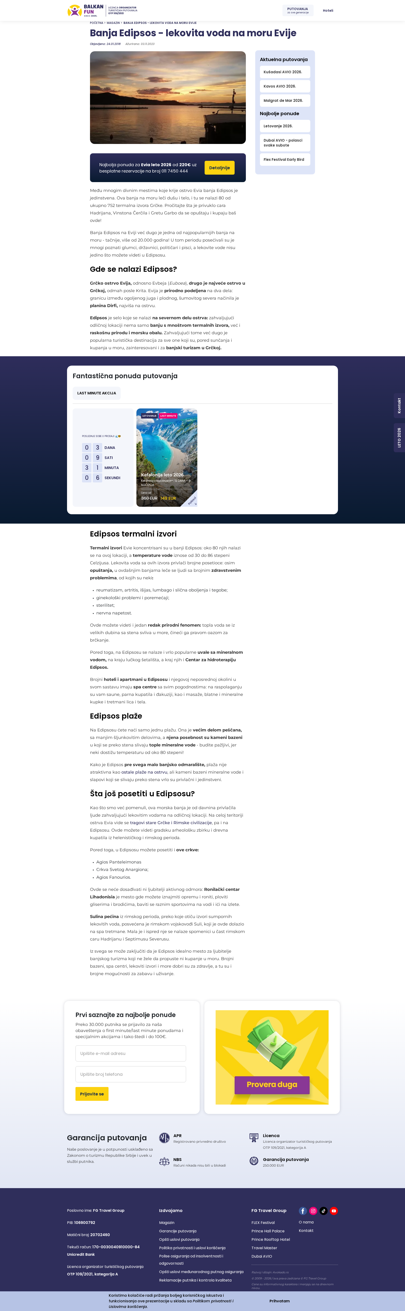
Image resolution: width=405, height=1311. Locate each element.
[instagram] (313, 1211)
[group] (168, 97)
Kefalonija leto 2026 (162, 475)
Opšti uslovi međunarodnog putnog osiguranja (201, 1271)
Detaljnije (219, 168)
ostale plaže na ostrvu (144, 772)
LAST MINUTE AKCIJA (96, 393)
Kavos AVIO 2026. (280, 86)
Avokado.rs (281, 1272)
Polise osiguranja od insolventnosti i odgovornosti (191, 1259)
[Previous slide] (67, 457)
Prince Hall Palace (268, 1231)
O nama (306, 1222)
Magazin (113, 23)
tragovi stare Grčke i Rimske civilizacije (171, 822)
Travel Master (264, 1248)
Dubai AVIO (261, 1256)
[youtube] (334, 1211)
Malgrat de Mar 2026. (283, 100)
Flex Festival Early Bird (284, 159)
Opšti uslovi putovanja (179, 1239)
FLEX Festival (263, 1222)
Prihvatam (280, 1301)
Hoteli (328, 10)
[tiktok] (323, 1211)
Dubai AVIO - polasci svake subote (283, 143)
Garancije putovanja (177, 1231)
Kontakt (306, 1230)
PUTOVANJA (298, 10)
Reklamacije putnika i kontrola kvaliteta (195, 1280)
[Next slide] (338, 457)
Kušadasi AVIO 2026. (283, 72)
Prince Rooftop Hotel (270, 1239)
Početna (96, 23)
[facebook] (303, 1211)
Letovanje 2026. (278, 126)
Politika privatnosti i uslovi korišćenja (192, 1248)
